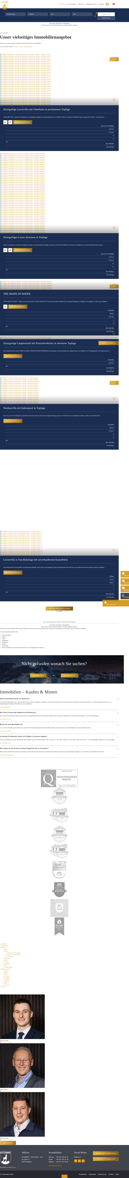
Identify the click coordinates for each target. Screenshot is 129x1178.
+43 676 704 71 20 (7, 1091)
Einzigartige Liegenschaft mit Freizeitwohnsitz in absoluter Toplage (39, 343)
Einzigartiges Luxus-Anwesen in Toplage (25, 237)
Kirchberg (6, 978)
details (22, 122)
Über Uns (81, 4)
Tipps (5, 965)
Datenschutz (102, 1174)
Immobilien (61, 4)
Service (6, 951)
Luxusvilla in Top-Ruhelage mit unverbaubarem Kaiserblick (35, 559)
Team (5, 949)
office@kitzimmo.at (55, 1165)
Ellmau (6, 972)
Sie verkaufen (69, 675)
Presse (6, 961)
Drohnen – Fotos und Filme (14, 954)
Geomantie (7, 963)
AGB (117, 1174)
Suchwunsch (38, 675)
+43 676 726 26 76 (7, 1042)
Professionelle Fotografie (13, 953)
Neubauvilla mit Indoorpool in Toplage (24, 408)
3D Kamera (10, 956)
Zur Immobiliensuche (5, 707)
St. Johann (7, 985)
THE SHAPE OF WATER (16, 293)
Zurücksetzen (106, 18)
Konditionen (83, 1174)
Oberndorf (6, 981)
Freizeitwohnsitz (8, 967)
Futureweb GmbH (7, 1174)
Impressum (92, 1174)
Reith (5, 983)
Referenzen (7, 958)
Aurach (6, 970)
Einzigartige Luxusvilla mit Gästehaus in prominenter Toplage (36, 109)
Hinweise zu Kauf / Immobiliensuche (22, 46)
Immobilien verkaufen (106, 1159)
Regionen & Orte (91, 4)
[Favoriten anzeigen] (95, 16)
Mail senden (8, 1143)
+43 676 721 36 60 (7, 1140)
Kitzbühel (6, 979)
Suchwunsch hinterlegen (6, 755)
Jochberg (6, 976)
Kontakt (101, 4)
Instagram (79, 1160)
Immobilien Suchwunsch (106, 1153)
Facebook (83, 1160)
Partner (6, 960)
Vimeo (75, 1160)
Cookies (111, 1174)
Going (5, 974)
